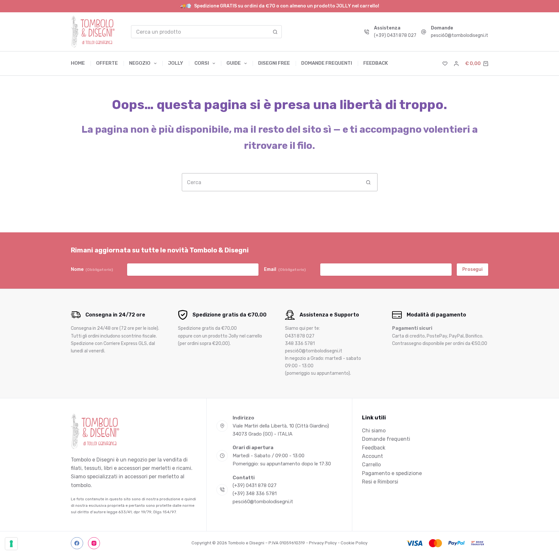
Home (78, 63)
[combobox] (200, 31)
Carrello (371, 464)
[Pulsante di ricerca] (275, 32)
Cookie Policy (354, 542)
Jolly (175, 63)
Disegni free (274, 63)
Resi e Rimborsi (380, 482)
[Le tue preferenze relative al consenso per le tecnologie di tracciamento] (11, 544)
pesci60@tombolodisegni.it (459, 35)
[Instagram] (94, 543)
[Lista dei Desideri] (445, 63)
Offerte (107, 63)
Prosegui (472, 269)
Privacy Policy (323, 542)
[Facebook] (77, 543)
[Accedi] (456, 63)
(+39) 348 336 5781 (255, 493)
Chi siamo (374, 430)
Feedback (375, 63)
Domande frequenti (326, 63)
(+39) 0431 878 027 (395, 35)
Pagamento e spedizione (392, 473)
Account (372, 456)
